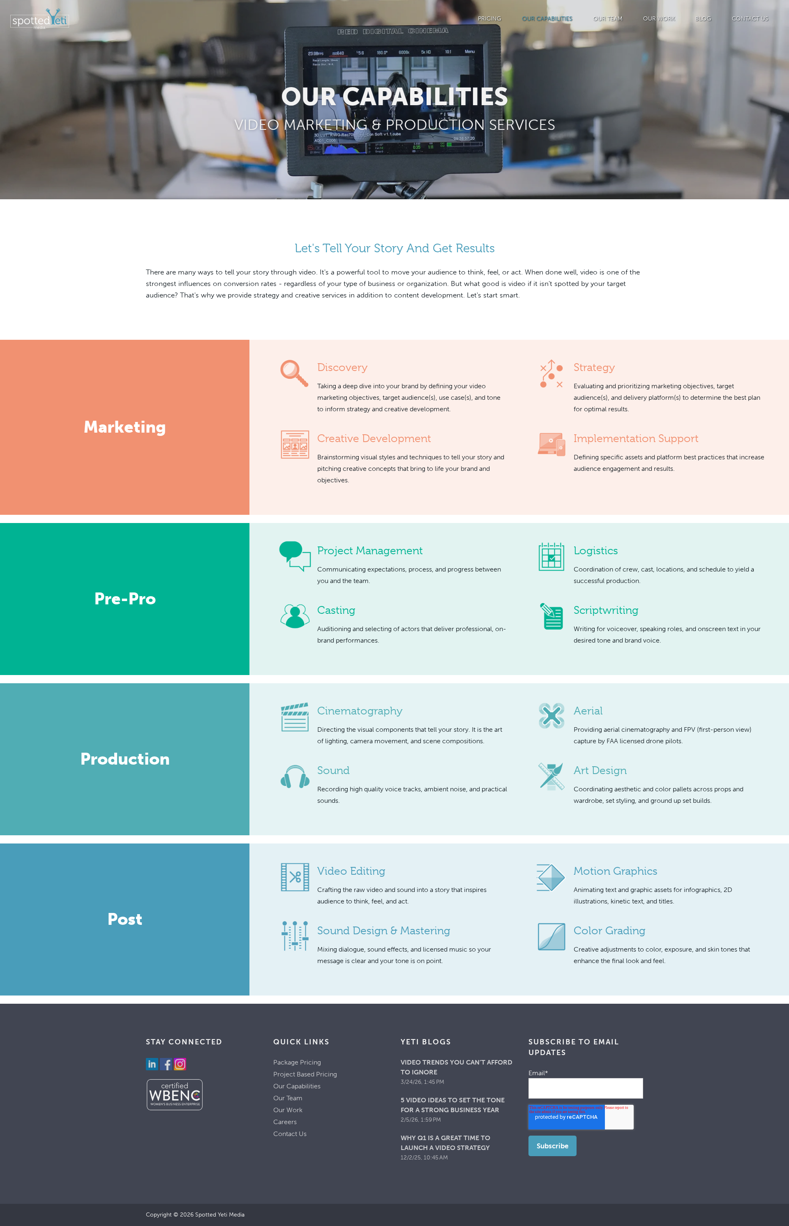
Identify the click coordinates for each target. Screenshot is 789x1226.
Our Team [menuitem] (608, 18)
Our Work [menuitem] (659, 18)
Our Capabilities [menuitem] (547, 18)
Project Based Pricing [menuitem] (305, 1074)
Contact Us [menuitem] (750, 18)
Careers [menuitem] (285, 1122)
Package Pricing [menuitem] (297, 1062)
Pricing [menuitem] (489, 18)
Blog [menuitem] (703, 18)
